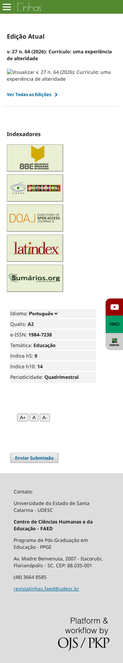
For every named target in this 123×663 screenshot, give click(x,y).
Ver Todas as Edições (29, 94)
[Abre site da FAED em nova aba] (114, 324)
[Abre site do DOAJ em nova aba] (35, 230)
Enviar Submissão (34, 458)
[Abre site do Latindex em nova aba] (35, 260)
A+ (23, 417)
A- (44, 417)
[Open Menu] (7, 7)
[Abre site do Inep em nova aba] (35, 170)
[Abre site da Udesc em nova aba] (114, 341)
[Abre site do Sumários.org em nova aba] (35, 290)
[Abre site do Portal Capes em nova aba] (35, 200)
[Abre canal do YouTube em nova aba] (114, 307)
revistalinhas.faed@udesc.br (46, 588)
